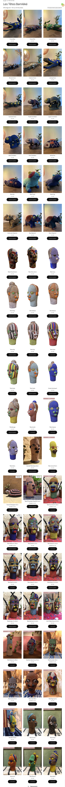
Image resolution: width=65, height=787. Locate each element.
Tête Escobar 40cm (52, 660)
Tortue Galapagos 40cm (12, 504)
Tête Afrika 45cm (32, 272)
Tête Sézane (53, 310)
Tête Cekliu (12, 466)
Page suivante (33, 786)
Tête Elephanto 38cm (12, 660)
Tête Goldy (12, 388)
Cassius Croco (32, 78)
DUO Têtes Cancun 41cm (52, 621)
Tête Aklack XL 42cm (53, 543)
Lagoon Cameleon (52, 116)
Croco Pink (32, 39)
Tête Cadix (32, 388)
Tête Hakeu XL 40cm (32, 582)
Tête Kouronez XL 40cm (52, 504)
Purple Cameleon (32, 116)
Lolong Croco (52, 78)
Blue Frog (52, 194)
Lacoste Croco (52, 39)
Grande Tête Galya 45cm (32, 466)
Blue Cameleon (12, 155)
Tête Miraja (52, 737)
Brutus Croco (12, 78)
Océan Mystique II (52, 388)
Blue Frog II (32, 194)
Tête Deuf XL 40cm (12, 582)
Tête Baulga (12, 427)
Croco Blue (12, 39)
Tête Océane (52, 427)
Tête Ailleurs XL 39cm (12, 543)
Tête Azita (12, 776)
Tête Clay (32, 349)
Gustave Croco (12, 116)
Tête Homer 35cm (52, 466)
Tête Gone (52, 349)
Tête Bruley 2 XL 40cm (52, 582)
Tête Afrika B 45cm (12, 272)
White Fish (52, 155)
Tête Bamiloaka (12, 737)
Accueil (4, 0)
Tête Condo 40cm (12, 698)
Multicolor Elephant (12, 233)
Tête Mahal (52, 776)
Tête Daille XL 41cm (32, 543)
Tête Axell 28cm (32, 698)
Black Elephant (52, 233)
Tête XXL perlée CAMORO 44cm (32, 501)
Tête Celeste (32, 310)
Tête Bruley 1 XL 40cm (12, 621)
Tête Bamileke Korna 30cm (32, 660)
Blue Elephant (32, 233)
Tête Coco (52, 272)
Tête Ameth (32, 427)
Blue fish (12, 194)
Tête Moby (12, 310)
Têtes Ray (12, 349)
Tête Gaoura (32, 776)
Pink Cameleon (32, 155)
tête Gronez (32, 737)
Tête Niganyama (53, 698)
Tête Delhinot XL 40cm (32, 621)
